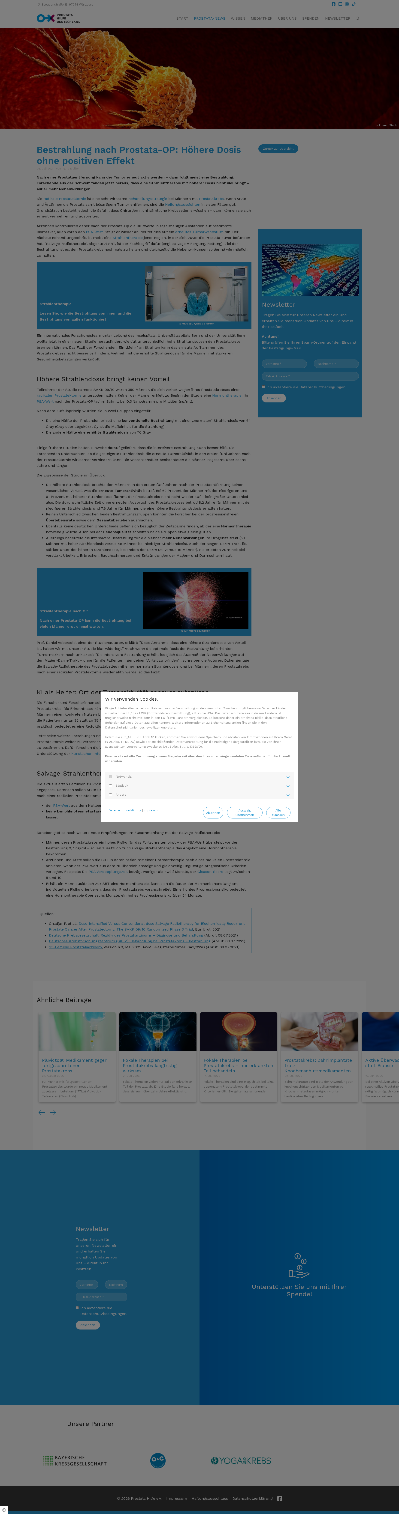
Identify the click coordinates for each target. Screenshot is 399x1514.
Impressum (152, 810)
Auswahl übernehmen (245, 813)
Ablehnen (213, 813)
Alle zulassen (278, 813)
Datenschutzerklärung (125, 810)
